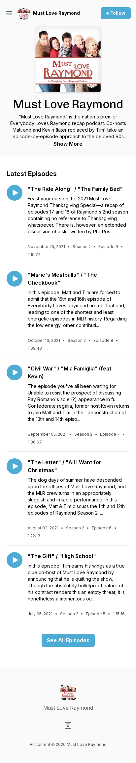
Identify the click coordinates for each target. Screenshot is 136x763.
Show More (68, 143)
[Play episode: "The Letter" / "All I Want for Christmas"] (14, 466)
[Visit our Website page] (68, 725)
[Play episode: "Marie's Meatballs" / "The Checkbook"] (14, 279)
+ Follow (115, 13)
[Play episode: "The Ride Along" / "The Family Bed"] (14, 193)
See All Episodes (68, 640)
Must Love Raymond (56, 13)
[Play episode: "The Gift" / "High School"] (14, 560)
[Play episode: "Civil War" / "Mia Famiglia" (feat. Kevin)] (14, 372)
